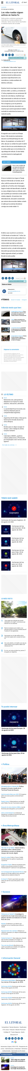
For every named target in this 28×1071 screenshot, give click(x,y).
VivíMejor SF (7, 1032)
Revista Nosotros (14, 1027)
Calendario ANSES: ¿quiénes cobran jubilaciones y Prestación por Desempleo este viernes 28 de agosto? (15, 437)
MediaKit (14, 1053)
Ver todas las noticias (8, 445)
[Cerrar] (24, 58)
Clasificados (23, 1027)
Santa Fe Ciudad (15, 300)
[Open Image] (4, 29)
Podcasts (12, 1029)
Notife (22, 1032)
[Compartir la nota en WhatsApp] (9, 55)
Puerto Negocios (15, 1032)
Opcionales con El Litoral (18, 1051)
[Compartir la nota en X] (6, 55)
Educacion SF (14, 1034)
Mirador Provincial (20, 1029)
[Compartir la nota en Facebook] (3, 55)
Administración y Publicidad (13, 1048)
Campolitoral (5, 1027)
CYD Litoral (6, 1029)
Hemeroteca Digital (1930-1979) (9, 1046)
